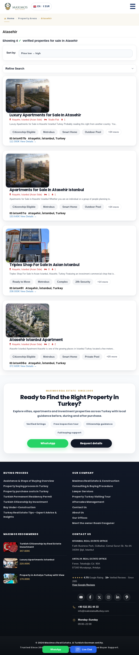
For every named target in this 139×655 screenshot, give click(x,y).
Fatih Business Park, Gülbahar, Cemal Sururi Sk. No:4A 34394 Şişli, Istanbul (102, 545)
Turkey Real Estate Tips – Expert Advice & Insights (30, 515)
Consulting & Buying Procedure (92, 486)
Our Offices (79, 518)
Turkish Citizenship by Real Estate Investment (40, 545)
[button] (132, 6)
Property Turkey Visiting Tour (91, 496)
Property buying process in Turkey (25, 486)
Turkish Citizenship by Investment (25, 502)
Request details (91, 443)
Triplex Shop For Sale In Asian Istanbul (44, 264)
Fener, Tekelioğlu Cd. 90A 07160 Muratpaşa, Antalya (89, 563)
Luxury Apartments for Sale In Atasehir (45, 115)
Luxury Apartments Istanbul (37, 559)
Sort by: (11, 52)
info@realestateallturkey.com (93, 611)
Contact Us (79, 507)
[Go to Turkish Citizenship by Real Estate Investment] (10, 547)
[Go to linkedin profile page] (117, 597)
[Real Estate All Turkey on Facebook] (90, 597)
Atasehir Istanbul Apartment (36, 339)
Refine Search (14, 68)
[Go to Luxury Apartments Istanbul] (10, 563)
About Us (78, 512)
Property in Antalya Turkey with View (42, 575)
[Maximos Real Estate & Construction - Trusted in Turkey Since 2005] (16, 6)
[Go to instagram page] (108, 597)
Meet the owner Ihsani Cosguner (93, 523)
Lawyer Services (82, 491)
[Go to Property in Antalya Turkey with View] (10, 578)
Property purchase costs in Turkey (25, 491)
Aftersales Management (88, 502)
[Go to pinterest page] (126, 597)
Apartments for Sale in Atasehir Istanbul (46, 190)
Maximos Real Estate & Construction (96, 481)
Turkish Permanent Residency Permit (27, 496)
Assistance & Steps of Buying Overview (28, 481)
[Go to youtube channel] (81, 597)
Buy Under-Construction (19, 507)
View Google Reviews (83, 585)
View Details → (28, 141)
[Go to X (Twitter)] (99, 597)
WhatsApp (48, 443)
